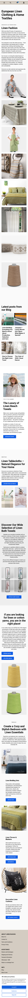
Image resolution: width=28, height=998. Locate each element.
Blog (3, 970)
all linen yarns (7, 653)
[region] (14, 986)
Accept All (14, 987)
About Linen (4, 972)
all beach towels (9, 436)
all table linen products (10, 483)
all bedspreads (12, 857)
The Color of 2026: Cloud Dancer (19, 358)
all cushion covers (13, 917)
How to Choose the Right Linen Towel (7, 358)
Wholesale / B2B (6, 960)
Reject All (14, 994)
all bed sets (11, 799)
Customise (14, 991)
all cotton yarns (8, 658)
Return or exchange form (8, 962)
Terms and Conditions (7, 942)
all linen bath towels (14, 597)
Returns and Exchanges (7, 952)
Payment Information (7, 957)
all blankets (11, 862)
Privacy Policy (5, 944)
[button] (17, 2)
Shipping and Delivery (7, 954)
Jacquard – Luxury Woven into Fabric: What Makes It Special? (20, 331)
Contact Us (4, 939)
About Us (4, 936)
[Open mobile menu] (4, 2)
